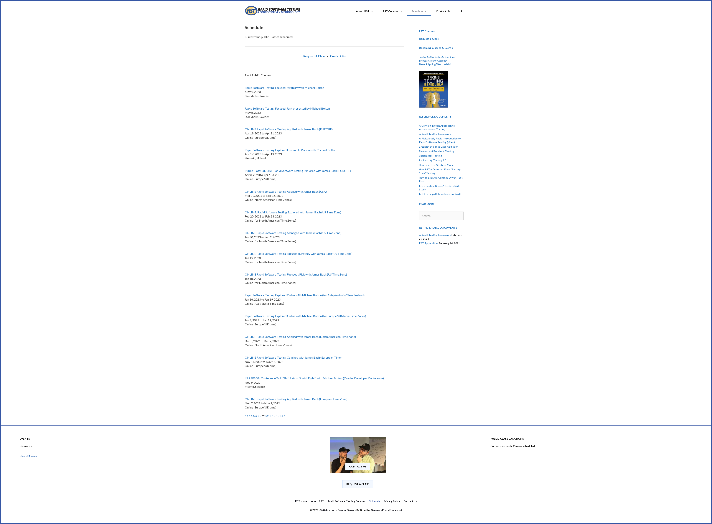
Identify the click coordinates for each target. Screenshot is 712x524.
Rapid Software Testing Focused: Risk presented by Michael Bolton (287, 108)
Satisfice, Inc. (328, 510)
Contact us (357, 466)
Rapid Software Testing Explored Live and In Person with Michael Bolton (290, 150)
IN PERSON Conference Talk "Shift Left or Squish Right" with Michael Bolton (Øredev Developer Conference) (314, 378)
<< (246, 415)
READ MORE (426, 204)
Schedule (417, 11)
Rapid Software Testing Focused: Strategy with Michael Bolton (284, 87)
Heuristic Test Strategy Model (436, 165)
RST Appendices (429, 243)
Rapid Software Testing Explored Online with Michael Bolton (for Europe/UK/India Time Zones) (305, 316)
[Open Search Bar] (461, 10)
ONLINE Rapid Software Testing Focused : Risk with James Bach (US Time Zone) (296, 274)
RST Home (301, 501)
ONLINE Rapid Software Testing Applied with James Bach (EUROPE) (289, 129)
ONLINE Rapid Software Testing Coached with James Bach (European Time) (293, 357)
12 (273, 415)
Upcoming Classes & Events (436, 47)
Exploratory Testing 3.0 (432, 160)
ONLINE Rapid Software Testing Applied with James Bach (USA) (286, 191)
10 (266, 415)
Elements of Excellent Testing (436, 151)
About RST (362, 11)
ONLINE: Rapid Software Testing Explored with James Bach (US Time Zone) (293, 212)
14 (281, 415)
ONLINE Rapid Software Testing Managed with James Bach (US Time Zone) (293, 233)
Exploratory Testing (430, 155)
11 (269, 415)
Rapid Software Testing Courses (346, 501)
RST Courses (390, 11)
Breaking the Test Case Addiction (438, 146)
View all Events (28, 456)
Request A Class (357, 484)
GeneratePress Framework (386, 510)
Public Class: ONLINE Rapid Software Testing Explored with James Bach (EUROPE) (298, 170)
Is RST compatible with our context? (440, 194)
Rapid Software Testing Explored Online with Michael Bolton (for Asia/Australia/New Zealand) (305, 295)
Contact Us (443, 11)
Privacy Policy (392, 501)
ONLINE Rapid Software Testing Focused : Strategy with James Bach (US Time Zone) (298, 253)
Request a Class (429, 38)
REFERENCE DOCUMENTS (435, 116)
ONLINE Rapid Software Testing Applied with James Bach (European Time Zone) (296, 399)
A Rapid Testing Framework (435, 134)
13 (277, 415)
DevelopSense (346, 510)
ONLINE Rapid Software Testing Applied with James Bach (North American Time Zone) (300, 336)
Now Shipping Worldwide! (435, 64)
